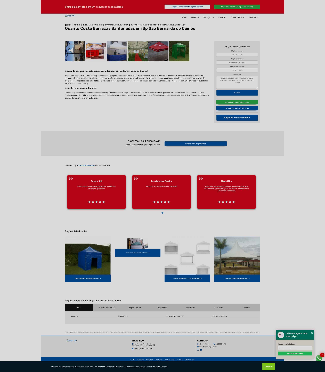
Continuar (268, 367)
